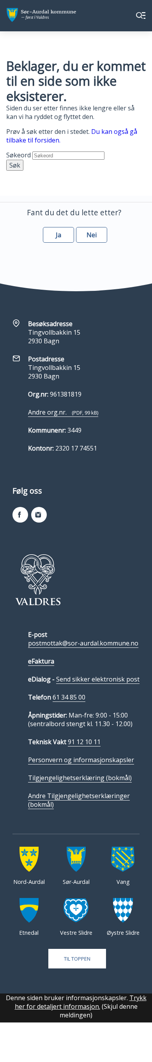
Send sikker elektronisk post (98, 679)
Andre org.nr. (63, 412)
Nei (92, 235)
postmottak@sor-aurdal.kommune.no (83, 643)
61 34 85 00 (69, 697)
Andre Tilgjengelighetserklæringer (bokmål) (79, 800)
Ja (58, 235)
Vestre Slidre (76, 932)
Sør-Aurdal (76, 881)
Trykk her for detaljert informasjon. (81, 1002)
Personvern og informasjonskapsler (81, 759)
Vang (123, 881)
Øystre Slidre (123, 932)
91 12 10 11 (84, 741)
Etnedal (29, 932)
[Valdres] (37, 579)
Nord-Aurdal (29, 881)
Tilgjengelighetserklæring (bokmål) (80, 778)
